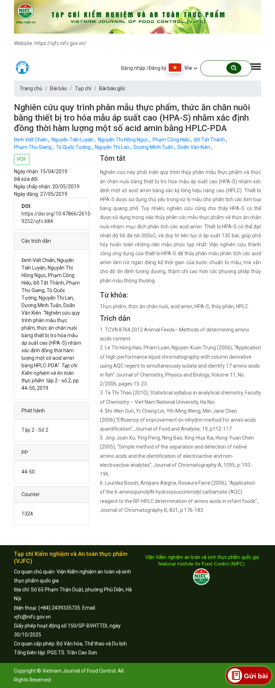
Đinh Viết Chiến (31, 139)
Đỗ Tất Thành (210, 139)
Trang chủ (31, 88)
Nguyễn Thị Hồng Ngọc (123, 139)
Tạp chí (83, 88)
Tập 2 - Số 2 (34, 430)
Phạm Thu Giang (33, 147)
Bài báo (58, 88)
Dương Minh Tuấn (154, 147)
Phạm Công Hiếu (172, 139)
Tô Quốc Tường (74, 147)
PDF (21, 159)
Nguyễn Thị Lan (112, 147)
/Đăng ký (156, 68)
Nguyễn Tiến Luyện (73, 139)
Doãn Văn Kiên (194, 147)
